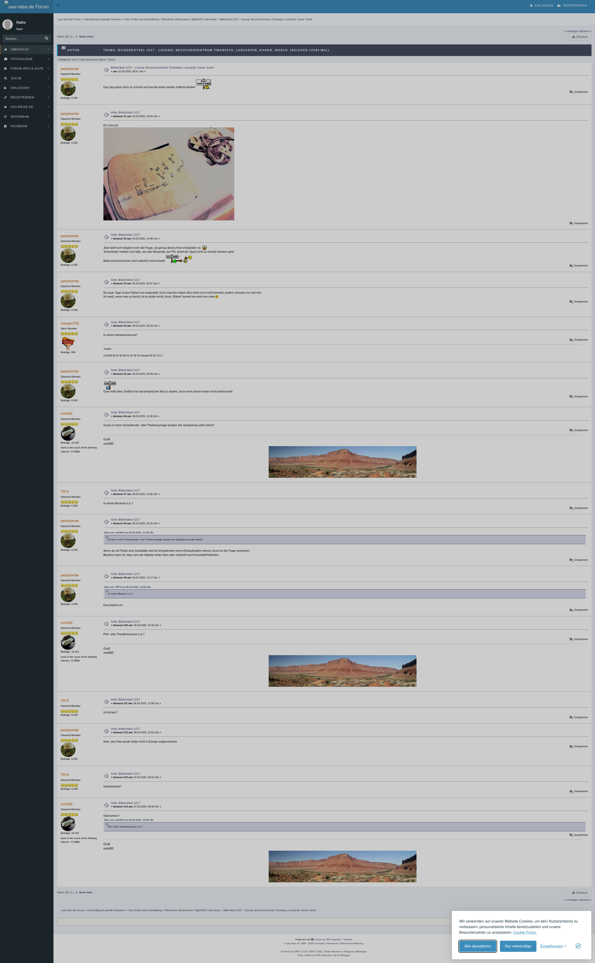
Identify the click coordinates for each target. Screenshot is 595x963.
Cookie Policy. (525, 932)
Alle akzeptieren (477, 946)
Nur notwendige (518, 946)
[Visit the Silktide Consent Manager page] (578, 946)
